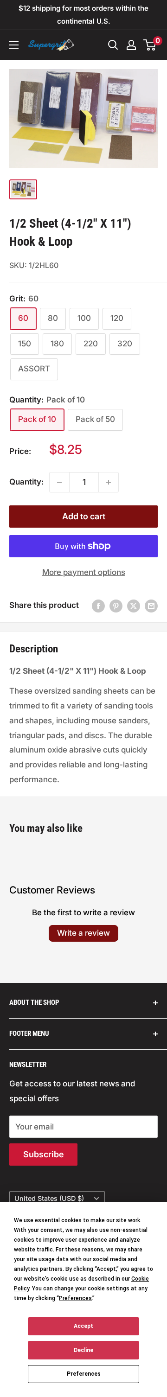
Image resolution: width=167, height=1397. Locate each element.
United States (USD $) (49, 1198)
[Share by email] (151, 605)
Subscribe (43, 1154)
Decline (83, 1350)
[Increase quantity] (108, 482)
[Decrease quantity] (59, 482)
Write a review (83, 933)
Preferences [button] (75, 1298)
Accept (83, 1326)
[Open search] (113, 45)
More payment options (83, 572)
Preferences (84, 1374)
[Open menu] (14, 45)
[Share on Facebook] (98, 605)
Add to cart (83, 516)
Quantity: (26, 481)
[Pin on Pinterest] (115, 605)
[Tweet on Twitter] (133, 605)
